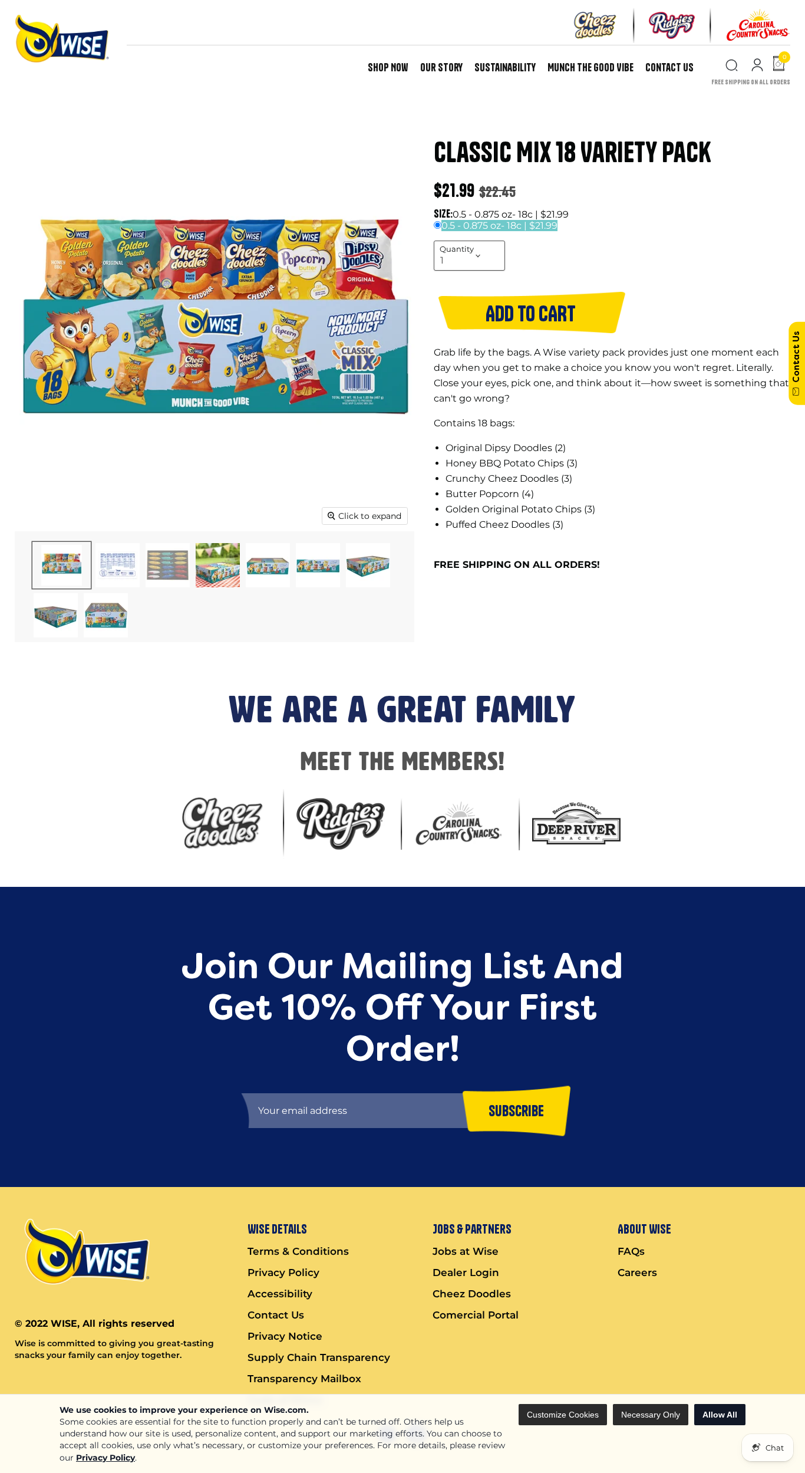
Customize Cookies (563, 1414)
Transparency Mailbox (304, 1379)
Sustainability (505, 67)
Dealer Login (466, 1272)
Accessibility (280, 1294)
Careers (637, 1272)
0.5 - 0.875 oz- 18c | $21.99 (499, 225)
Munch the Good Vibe (590, 67)
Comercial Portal (476, 1315)
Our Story (441, 67)
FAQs (631, 1251)
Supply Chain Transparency (319, 1357)
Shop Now (388, 67)
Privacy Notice (285, 1336)
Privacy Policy (105, 1457)
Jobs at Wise (466, 1251)
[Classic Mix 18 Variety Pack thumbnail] (61, 565)
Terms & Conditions (298, 1251)
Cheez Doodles (472, 1294)
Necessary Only (650, 1414)
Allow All (719, 1414)
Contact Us (669, 67)
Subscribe (516, 1110)
